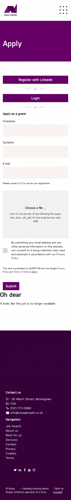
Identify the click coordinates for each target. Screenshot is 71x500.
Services (11, 440)
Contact (11, 444)
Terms (10, 458)
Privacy (11, 449)
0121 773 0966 (20, 408)
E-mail (6, 163)
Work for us (14, 435)
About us (12, 430)
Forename (9, 121)
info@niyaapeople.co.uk (26, 412)
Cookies (11, 453)
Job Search (13, 426)
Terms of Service (22, 272)
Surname (8, 142)
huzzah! (57, 492)
